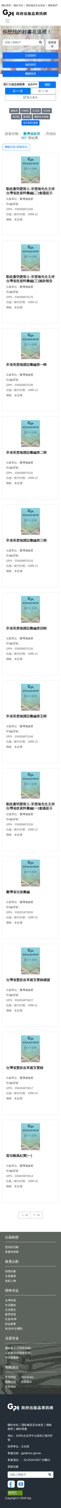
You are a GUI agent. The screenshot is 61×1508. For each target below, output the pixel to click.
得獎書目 (26, 1381)
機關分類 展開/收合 (16, 146)
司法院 (46, 110)
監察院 (26, 116)
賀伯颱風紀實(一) (19, 1155)
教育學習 (10, 1314)
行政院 (25, 110)
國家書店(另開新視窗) (18, 1348)
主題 (13, 84)
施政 (30, 84)
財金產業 (10, 1323)
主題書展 (10, 1276)
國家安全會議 (41, 116)
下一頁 (36, 1215)
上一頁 (24, 1215)
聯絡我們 (52, 5)
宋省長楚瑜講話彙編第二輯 (26, 452)
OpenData (27, 1377)
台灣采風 (10, 1300)
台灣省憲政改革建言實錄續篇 (28, 980)
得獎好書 (10, 1271)
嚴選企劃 (12, 1261)
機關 (47, 84)
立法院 (35, 110)
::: (9, 1401)
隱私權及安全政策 (35, 5)
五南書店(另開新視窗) (18, 1352)
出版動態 (12, 1237)
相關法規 (10, 1381)
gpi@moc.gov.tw (31, 1453)
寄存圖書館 (12, 1357)
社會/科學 (11, 1319)
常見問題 (10, 1377)
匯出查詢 (32, 97)
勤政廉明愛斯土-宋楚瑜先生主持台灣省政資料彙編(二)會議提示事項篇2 (30, 193)
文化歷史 (10, 1309)
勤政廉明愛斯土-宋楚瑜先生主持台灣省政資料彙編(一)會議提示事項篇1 (30, 808)
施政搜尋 (30, 64)
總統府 (14, 110)
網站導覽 (6, 5)
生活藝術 (10, 1305)
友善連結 (10, 1386)
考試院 (16, 116)
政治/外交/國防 (14, 1328)
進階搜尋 (52, 44)
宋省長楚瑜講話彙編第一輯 (26, 364)
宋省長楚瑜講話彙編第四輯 (26, 628)
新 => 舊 (18, 91)
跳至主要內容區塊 (9, 1)
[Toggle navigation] (7, 21)
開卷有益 (12, 1290)
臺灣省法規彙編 (18, 892)
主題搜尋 (30, 55)
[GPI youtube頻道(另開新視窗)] (21, 1483)
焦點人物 (10, 1280)
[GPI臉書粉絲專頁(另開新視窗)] (12, 1483)
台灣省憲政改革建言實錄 (24, 1068)
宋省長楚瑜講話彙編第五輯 (26, 716)
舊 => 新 (43, 91)
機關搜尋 (30, 73)
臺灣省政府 (26, 199)
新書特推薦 (12, 1251)
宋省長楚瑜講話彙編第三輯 (26, 540)
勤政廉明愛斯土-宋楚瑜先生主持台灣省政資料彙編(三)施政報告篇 (30, 281)
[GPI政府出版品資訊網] (25, 13)
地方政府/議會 (30, 122)
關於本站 (18, 5)
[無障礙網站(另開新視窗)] (15, 1492)
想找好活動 (12, 1247)
